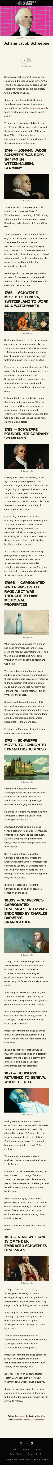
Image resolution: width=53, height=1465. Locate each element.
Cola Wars (41, 1416)
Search (15, 1449)
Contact (26, 1449)
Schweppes (36, 108)
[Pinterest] (26, 1443)
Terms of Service (35, 1454)
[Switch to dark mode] (26, 60)
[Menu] (50, 3)
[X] (21, 1443)
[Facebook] (31, 1443)
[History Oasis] (26, 3)
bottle (7, 714)
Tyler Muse (19, 1416)
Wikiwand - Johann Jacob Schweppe (29, 1420)
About (38, 1449)
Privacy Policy (16, 1454)
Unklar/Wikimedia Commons (26, 38)
